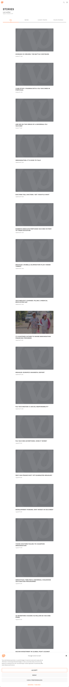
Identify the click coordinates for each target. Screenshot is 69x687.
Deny (34, 675)
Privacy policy (37, 684)
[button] (66, 656)
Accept (34, 670)
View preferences (34, 680)
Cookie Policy (31, 684)
